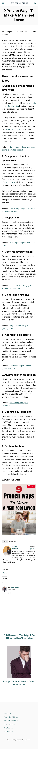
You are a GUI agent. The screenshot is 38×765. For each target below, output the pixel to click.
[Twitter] (33, 548)
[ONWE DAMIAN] (7, 551)
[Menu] (3, 3)
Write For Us (8, 731)
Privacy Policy (9, 724)
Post (5, 572)
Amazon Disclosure (11, 721)
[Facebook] (31, 548)
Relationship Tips (7, 593)
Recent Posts (13, 541)
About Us (7, 713)
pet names (10, 182)
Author (5, 541)
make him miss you (13, 129)
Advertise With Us (11, 717)
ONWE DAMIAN (14, 587)
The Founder (8, 728)
